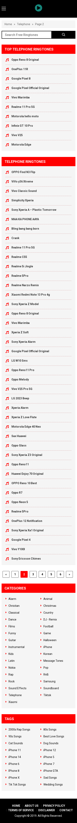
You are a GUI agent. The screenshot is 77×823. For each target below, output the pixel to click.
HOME (16, 805)
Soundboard (51, 688)
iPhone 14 (14, 757)
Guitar (12, 640)
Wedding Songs (53, 784)
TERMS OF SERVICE (21, 810)
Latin (11, 660)
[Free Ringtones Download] (38, 8)
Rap (10, 674)
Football (48, 626)
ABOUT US (31, 805)
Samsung (49, 681)
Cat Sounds (15, 743)
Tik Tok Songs (17, 784)
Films (11, 626)
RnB (46, 674)
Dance (12, 619)
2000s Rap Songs (19, 729)
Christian (14, 605)
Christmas (49, 605)
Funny (12, 633)
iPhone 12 (49, 750)
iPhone (47, 647)
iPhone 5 (48, 757)
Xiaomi (12, 702)
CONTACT (66, 810)
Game (47, 633)
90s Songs (15, 736)
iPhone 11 (14, 750)
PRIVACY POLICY (54, 805)
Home (8, 24)
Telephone (23, 24)
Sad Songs (50, 777)
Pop (45, 667)
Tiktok (47, 695)
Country (48, 612)
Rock (11, 681)
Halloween (49, 640)
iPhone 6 (13, 763)
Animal (47, 598)
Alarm (12, 598)
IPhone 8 (13, 770)
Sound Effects (17, 688)
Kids (11, 653)
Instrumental (16, 647)
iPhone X (14, 777)
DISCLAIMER (46, 810)
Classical (13, 612)
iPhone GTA (50, 770)
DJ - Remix (50, 619)
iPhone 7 (48, 763)
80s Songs (49, 729)
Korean (47, 653)
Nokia (11, 667)
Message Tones (53, 660)
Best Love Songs (53, 736)
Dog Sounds (50, 743)
